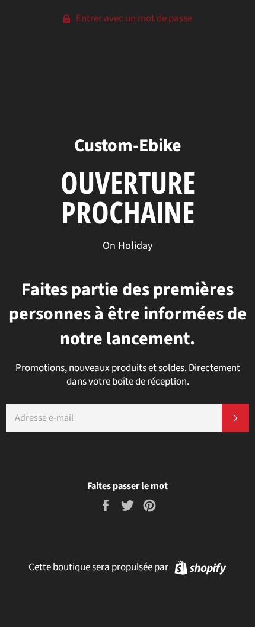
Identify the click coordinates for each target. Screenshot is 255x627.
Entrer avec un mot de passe (133, 18)
